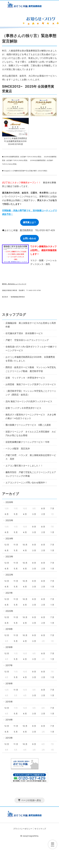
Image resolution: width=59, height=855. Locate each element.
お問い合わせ (29, 238)
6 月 (7, 514)
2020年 (9, 611)
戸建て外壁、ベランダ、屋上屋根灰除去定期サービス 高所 (30, 457)
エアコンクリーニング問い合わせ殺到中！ (26, 482)
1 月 (52, 532)
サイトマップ (40, 828)
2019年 (9, 629)
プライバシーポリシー (22, 828)
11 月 (16, 544)
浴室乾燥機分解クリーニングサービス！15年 (27, 442)
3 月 (34, 514)
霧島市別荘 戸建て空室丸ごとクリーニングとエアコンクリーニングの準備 (30, 474)
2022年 (9, 574)
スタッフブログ (14, 314)
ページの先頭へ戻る (31, 800)
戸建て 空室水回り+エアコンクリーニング (27, 340)
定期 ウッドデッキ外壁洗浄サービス (23, 408)
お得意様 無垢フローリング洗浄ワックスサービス (30, 384)
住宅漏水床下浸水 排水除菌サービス (24, 333)
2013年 (9, 737)
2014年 (9, 719)
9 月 (34, 526)
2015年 (9, 701)
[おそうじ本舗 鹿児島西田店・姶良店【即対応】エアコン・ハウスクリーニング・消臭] (29, 5)
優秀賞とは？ (29, 222)
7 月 (52, 508)
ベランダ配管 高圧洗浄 (17, 448)
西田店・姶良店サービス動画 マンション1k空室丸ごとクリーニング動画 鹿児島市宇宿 (30, 369)
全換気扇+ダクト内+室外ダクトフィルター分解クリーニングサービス (31, 348)
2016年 (9, 683)
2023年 (9, 556)
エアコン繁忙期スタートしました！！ (24, 465)
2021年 (9, 592)
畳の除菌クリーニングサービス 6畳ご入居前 (28, 425)
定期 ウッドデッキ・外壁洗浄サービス (25, 377)
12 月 (6, 544)
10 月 (25, 544)
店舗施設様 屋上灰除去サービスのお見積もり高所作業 (30, 325)
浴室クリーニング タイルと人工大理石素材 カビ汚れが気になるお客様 (30, 433)
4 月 (25, 514)
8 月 (43, 508)
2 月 (43, 514)
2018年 (9, 647)
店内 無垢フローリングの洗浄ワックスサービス (28, 401)
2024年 (9, 538)
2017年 (9, 665)
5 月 (16, 514)
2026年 (9, 502)
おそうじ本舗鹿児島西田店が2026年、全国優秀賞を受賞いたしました (30, 359)
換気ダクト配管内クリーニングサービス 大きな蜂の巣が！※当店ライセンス (30, 416)
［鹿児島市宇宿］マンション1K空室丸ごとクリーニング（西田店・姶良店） (30, 393)
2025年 (9, 520)
